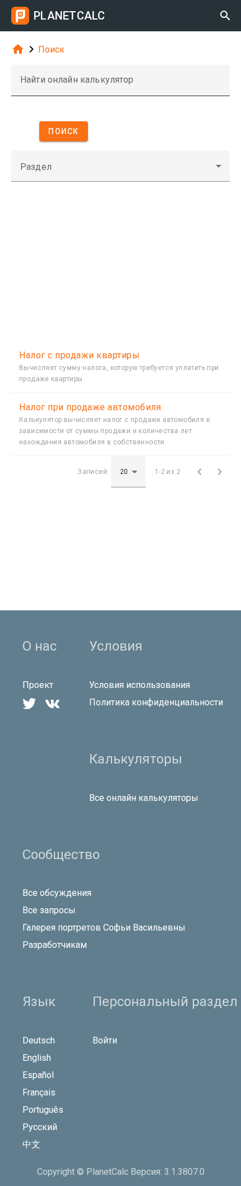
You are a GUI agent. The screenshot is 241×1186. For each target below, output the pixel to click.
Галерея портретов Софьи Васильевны (104, 927)
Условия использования (139, 685)
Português (42, 1109)
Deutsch (38, 1040)
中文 (31, 1144)
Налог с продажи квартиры (79, 355)
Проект (37, 685)
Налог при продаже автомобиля (90, 407)
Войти (104, 1040)
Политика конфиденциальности (156, 702)
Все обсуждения (56, 893)
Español (38, 1075)
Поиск (51, 49)
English (36, 1057)
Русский (39, 1127)
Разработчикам (54, 945)
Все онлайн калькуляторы (143, 798)
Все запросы (49, 910)
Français (38, 1092)
